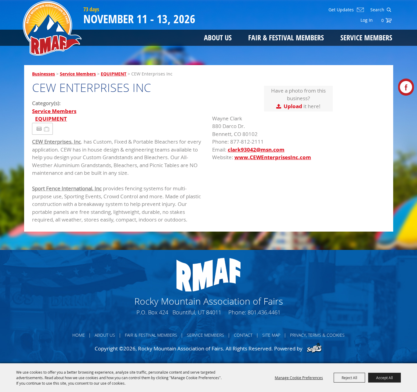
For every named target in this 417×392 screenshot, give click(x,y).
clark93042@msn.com (256, 149)
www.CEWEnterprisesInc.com (272, 157)
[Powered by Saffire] (314, 348)
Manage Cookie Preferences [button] (299, 377)
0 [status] (382, 20)
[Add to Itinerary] (46, 128)
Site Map (271, 335)
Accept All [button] (384, 377)
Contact (243, 335)
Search (389, 10)
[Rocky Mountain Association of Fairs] (52, 28)
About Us (218, 37)
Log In (367, 20)
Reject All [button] (349, 377)
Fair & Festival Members (286, 37)
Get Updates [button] (341, 10)
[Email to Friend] (39, 129)
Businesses (43, 74)
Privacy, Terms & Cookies (317, 335)
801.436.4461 (264, 312)
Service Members (366, 37)
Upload (293, 106)
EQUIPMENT (113, 74)
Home (78, 335)
